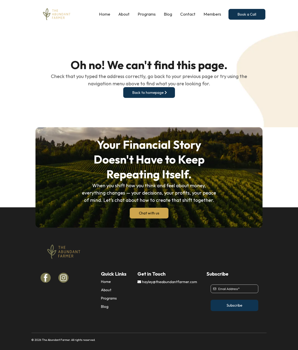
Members (212, 14)
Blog (168, 14)
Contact (187, 14)
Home (104, 14)
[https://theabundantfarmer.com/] (56, 14)
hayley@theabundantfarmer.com (169, 281)
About (124, 14)
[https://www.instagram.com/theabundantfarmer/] (65, 278)
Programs (147, 14)
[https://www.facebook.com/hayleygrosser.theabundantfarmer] (47, 278)
